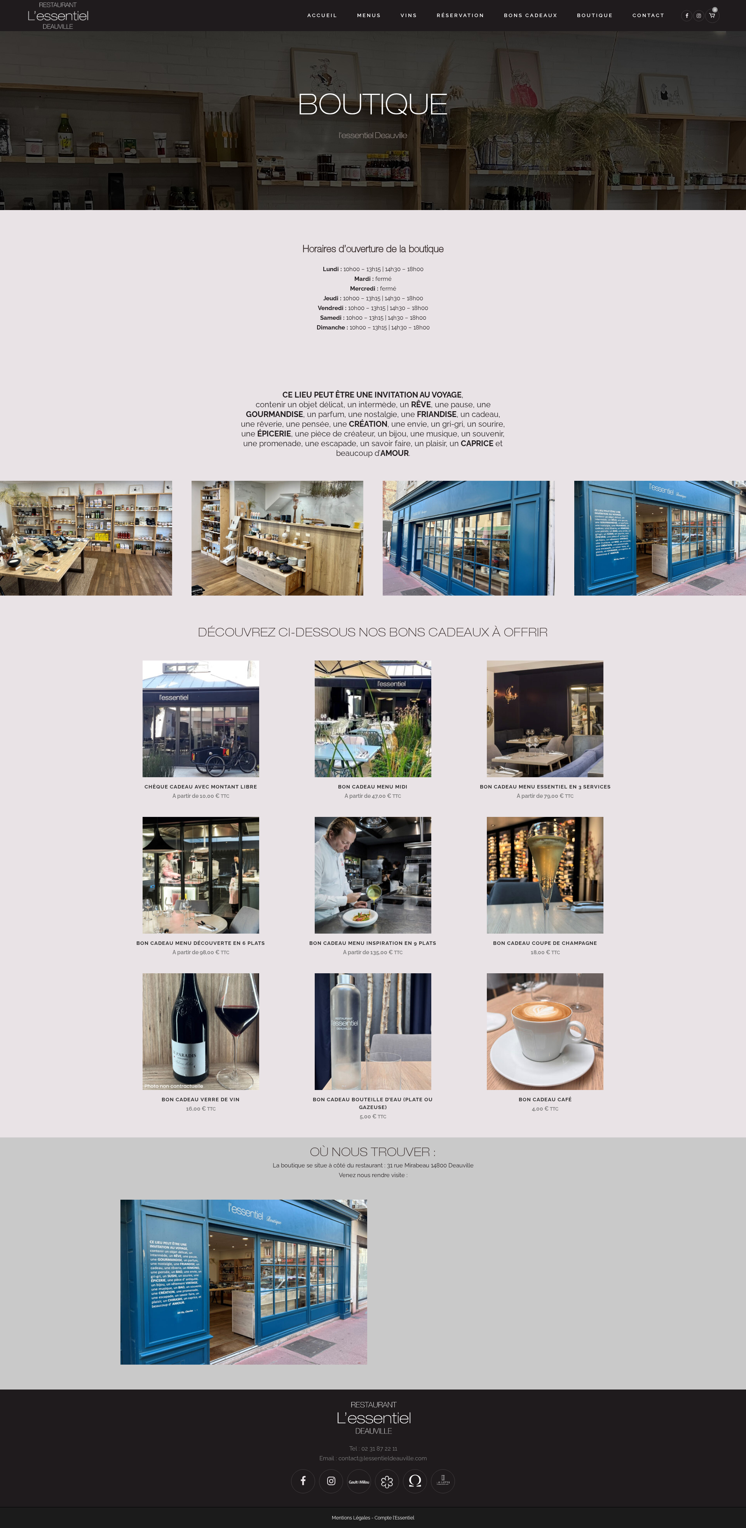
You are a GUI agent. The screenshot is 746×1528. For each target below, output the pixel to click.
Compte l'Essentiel (394, 1518)
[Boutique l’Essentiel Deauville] (86, 538)
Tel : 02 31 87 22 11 (373, 1448)
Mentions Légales (351, 1518)
